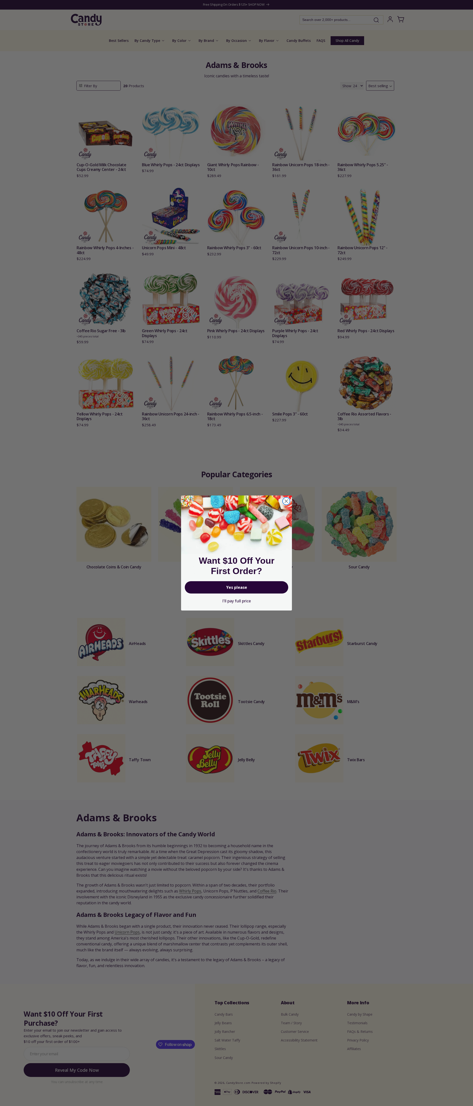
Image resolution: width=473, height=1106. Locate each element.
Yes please (236, 587)
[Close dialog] (286, 501)
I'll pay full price (236, 601)
